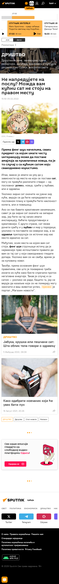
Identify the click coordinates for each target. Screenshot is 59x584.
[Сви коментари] (5, 580)
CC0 (3, 136)
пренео (47, 286)
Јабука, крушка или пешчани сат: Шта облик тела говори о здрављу (29, 344)
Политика (15, 508)
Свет (4, 508)
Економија (30, 508)
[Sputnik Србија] (9, 4)
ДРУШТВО (10, 337)
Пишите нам (37, 534)
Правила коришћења (20, 534)
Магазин (43, 419)
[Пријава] (37, 3)
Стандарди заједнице (12, 538)
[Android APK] (10, 557)
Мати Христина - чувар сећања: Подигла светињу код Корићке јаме (24, 29)
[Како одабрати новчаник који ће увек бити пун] (29, 377)
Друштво (18, 419)
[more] (54, 352)
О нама (5, 534)
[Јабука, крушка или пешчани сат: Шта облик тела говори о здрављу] (29, 314)
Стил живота (31, 419)
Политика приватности (13, 549)
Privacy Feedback (33, 549)
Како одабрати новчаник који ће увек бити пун (28, 403)
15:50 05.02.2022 (10, 98)
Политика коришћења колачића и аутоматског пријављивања (18, 544)
